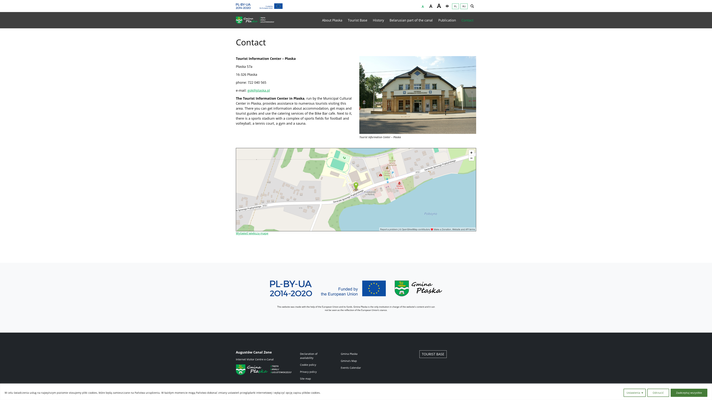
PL (455, 6)
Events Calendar (351, 367)
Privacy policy (308, 372)
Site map (305, 378)
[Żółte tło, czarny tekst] (447, 6)
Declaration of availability (308, 356)
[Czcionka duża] (439, 5)
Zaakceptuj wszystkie (689, 392)
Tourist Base (357, 20)
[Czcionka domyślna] (423, 6)
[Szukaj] (472, 6)
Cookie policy (308, 364)
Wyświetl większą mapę (252, 233)
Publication (447, 20)
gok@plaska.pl (259, 90)
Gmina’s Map (349, 361)
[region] (356, 392)
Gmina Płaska (349, 354)
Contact (467, 20)
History (378, 20)
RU (464, 6)
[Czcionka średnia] (431, 6)
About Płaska (332, 20)
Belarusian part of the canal (411, 20)
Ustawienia (633, 392)
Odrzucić (658, 392)
